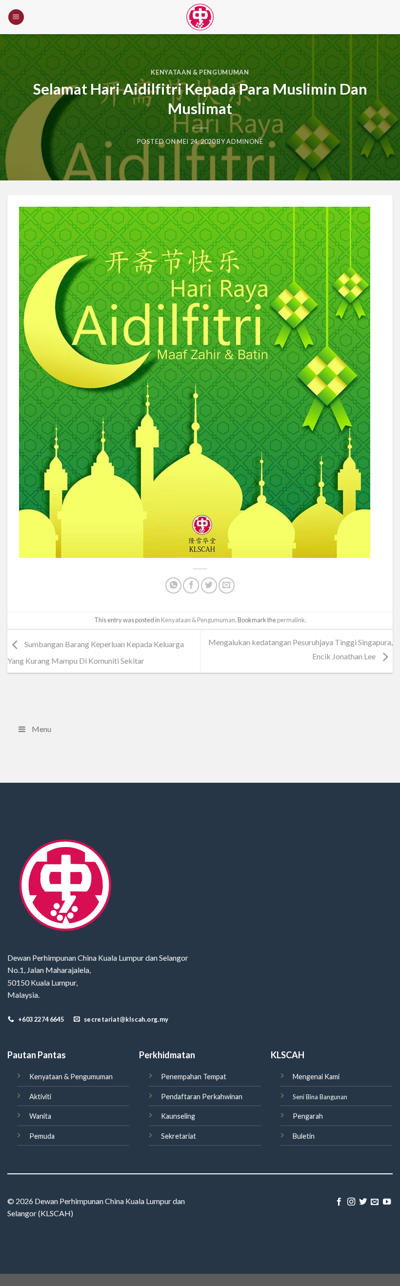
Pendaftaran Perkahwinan (201, 1096)
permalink (291, 620)
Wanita (40, 1116)
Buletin (304, 1136)
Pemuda (42, 1136)
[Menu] (16, 17)
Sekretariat (178, 1136)
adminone (244, 141)
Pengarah (308, 1116)
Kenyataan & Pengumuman (200, 72)
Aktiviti (40, 1096)
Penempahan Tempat (193, 1076)
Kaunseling (178, 1116)
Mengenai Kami (316, 1076)
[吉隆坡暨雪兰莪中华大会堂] (200, 17)
